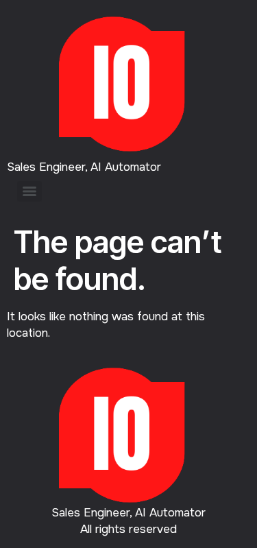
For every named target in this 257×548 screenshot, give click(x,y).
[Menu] (29, 191)
